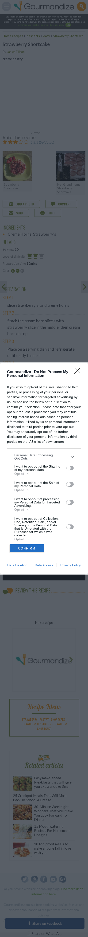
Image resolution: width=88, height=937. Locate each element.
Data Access (44, 565)
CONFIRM (26, 548)
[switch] (70, 468)
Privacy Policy (70, 565)
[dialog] (44, 468)
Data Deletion (17, 565)
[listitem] (44, 456)
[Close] (78, 372)
